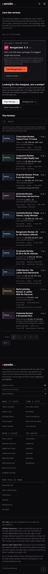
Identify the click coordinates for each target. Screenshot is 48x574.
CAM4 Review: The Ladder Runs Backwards (27, 271)
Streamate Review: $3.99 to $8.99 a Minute (27, 252)
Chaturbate (30, 439)
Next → (6, 343)
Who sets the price (9, 468)
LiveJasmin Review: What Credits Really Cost (27, 156)
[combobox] (26, 121)
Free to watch (7, 421)
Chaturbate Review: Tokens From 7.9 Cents (26, 137)
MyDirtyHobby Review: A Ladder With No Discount (24, 292)
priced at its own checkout (10, 389)
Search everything (32, 416)
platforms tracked (7, 385)
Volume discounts (9, 453)
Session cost (6, 412)
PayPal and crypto (9, 448)
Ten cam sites (31, 426)
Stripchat (29, 448)
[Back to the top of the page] (43, 569)
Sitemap (5, 500)
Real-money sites (8, 463)
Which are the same (33, 421)
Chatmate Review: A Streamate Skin (24, 314)
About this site (7, 485)
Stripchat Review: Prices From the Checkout (27, 175)
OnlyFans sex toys (9, 473)
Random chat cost (9, 443)
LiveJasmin (30, 443)
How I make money (9, 490)
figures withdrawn (7, 394)
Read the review (12, 76)
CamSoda (29, 458)
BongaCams (30, 463)
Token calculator (8, 407)
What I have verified (12, 107)
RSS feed (5, 509)
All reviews (30, 412)
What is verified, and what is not (14, 552)
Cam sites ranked (32, 407)
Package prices (29, 102)
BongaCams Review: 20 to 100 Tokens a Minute (27, 233)
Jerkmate (29, 453)
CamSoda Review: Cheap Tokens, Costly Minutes (27, 214)
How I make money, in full (35, 541)
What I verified (7, 426)
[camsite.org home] (8, 3)
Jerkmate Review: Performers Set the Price (27, 195)
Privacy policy (7, 505)
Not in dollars (7, 439)
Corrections (6, 495)
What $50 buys (11, 102)
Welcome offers (8, 458)
